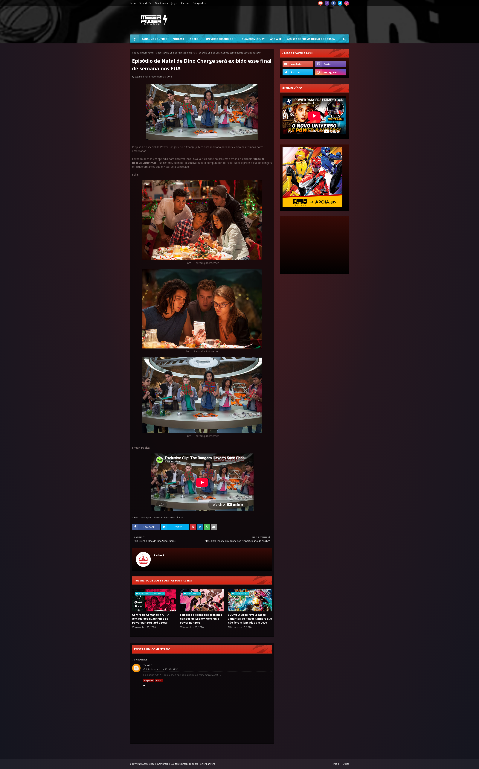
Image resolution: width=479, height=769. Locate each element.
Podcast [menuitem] (178, 39)
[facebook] (333, 3)
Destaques (145, 517)
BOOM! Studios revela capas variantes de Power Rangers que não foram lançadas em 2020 (250, 618)
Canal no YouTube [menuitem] (154, 39)
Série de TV (145, 3)
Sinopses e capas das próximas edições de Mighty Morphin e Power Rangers (201, 618)
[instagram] (346, 3)
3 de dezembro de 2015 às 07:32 (162, 669)
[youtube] (320, 3)
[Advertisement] (281, 20)
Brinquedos (199, 3)
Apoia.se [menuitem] (275, 39)
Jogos (174, 3)
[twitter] (340, 3)
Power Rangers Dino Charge (162, 52)
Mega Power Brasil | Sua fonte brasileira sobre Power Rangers (182, 763)
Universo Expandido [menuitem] (220, 39)
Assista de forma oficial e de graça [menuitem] (311, 39)
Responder (148, 680)
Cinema (185, 3)
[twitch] (327, 3)
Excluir (159, 680)
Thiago (147, 665)
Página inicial (139, 52)
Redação (160, 555)
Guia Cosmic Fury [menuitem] (253, 39)
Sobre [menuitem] (194, 39)
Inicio (133, 3)
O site (346, 763)
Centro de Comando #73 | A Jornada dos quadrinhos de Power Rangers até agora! (150, 618)
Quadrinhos (161, 3)
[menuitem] (134, 38)
